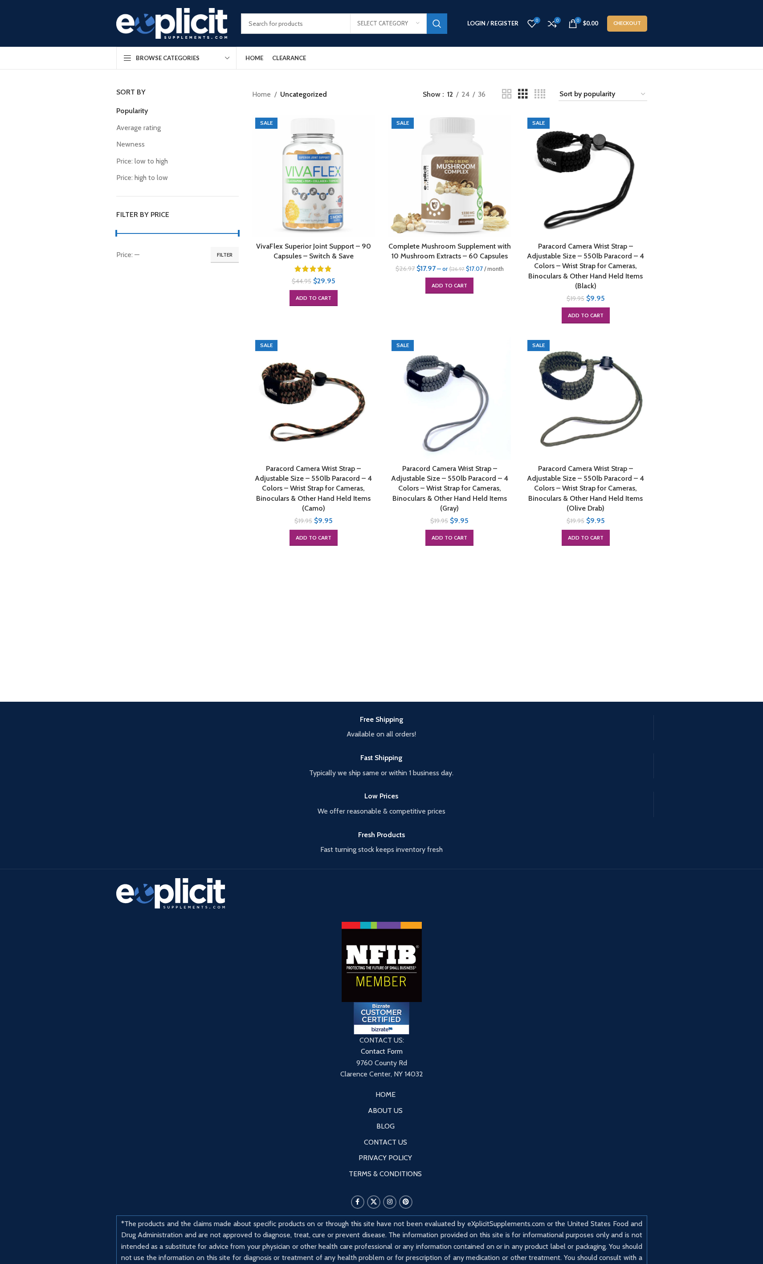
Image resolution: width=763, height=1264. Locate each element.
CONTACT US (385, 1142)
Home (261, 94)
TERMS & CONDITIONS (385, 1174)
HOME (385, 1094)
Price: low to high (142, 161)
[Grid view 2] (507, 94)
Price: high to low (142, 177)
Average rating (138, 127)
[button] (314, 298)
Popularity (132, 110)
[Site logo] (172, 22)
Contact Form (382, 1051)
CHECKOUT (627, 23)
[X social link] (373, 1202)
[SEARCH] (437, 23)
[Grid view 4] (540, 94)
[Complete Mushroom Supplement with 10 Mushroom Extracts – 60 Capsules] (449, 176)
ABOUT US (385, 1110)
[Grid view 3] (523, 94)
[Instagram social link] (389, 1202)
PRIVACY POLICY (385, 1158)
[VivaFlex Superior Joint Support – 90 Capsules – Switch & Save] (313, 176)
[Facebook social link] (357, 1202)
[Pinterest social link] (405, 1202)
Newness (130, 144)
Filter (225, 254)
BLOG (385, 1126)
